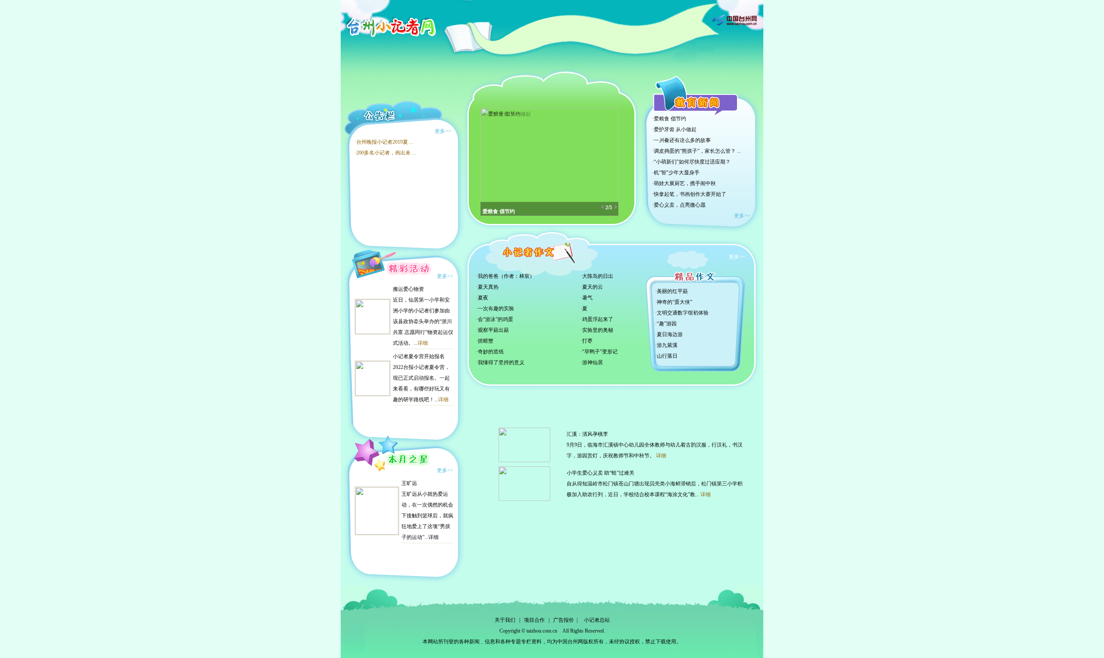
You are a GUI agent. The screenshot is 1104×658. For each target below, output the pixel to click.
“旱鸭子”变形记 (600, 352)
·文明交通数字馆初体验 (682, 313)
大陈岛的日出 (597, 276)
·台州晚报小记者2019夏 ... (383, 142)
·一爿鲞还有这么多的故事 (681, 140)
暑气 (587, 298)
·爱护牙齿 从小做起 (674, 129)
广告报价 (563, 620)
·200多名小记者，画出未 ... (385, 153)
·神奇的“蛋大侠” (673, 302)
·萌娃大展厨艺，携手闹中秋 (684, 183)
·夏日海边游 (669, 334)
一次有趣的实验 (496, 308)
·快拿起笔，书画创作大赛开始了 (689, 194)
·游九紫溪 (666, 345)
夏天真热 (488, 287)
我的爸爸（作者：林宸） (506, 276)
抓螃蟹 (485, 341)
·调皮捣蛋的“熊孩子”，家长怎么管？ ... (696, 151)
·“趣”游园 (666, 324)
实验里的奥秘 (597, 330)
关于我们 (505, 620)
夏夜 (483, 298)
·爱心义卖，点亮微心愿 (679, 205)
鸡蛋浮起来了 (597, 319)
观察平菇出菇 (493, 330)
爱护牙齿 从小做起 (504, 208)
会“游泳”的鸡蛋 (495, 319)
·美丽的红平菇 (671, 291)
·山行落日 (666, 356)
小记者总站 (597, 620)
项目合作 (534, 620)
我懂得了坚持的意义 (501, 362)
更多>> (443, 131)
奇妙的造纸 (491, 352)
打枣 (587, 341)
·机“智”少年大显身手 (675, 173)
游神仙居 (592, 362)
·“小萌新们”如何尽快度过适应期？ (691, 162)
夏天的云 (592, 287)
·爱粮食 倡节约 (669, 119)
